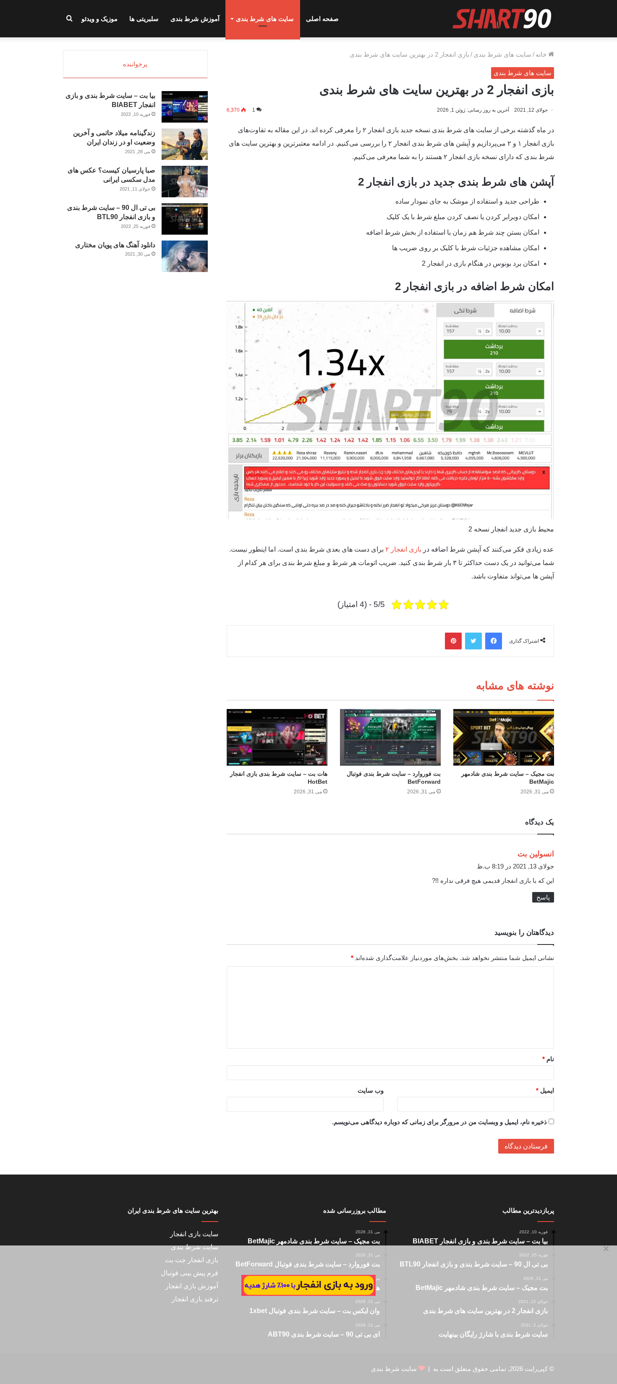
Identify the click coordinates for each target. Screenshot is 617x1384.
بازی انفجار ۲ (403, 549)
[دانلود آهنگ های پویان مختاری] (185, 256)
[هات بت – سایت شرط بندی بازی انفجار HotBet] (277, 737)
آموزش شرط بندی (195, 18)
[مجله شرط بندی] (502, 18)
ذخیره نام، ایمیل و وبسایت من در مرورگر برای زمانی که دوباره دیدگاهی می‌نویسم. (439, 1121)
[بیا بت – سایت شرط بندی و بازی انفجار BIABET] (185, 107)
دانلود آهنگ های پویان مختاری (115, 245)
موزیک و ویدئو (99, 18)
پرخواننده (135, 64)
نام (548, 1058)
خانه (542, 54)
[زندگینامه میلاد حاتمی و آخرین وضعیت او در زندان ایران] (185, 144)
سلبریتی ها (144, 18)
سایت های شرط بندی (265, 18)
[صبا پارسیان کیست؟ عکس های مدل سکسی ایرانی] (185, 181)
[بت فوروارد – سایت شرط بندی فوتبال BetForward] (390, 737)
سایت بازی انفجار (194, 1233)
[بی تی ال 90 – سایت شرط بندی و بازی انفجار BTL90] (185, 219)
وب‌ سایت (371, 1090)
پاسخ (543, 897)
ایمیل (545, 1090)
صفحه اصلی (322, 18)
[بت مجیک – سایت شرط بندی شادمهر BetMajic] (503, 737)
